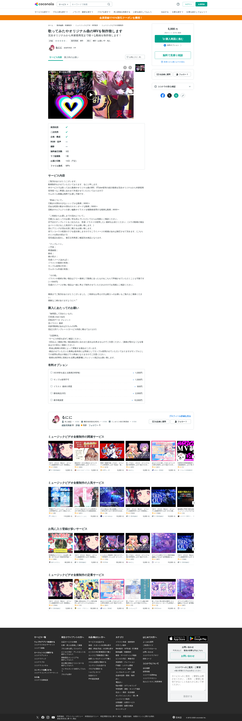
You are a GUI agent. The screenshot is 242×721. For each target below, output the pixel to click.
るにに (67, 417)
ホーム (50, 25)
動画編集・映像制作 (64, 25)
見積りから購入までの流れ (174, 62)
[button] (172, 86)
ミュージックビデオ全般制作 (112, 25)
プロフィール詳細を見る (180, 416)
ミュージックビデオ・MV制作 (86, 25)
